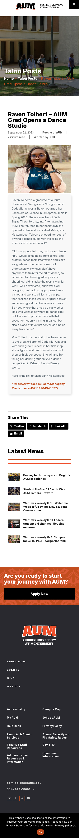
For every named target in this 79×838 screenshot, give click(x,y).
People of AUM (52, 132)
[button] (39, 169)
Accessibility (16, 709)
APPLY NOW (16, 662)
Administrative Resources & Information (17, 758)
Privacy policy (64, 825)
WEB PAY (14, 687)
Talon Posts (27, 78)
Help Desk (14, 726)
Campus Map (51, 709)
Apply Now (39, 594)
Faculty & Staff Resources (17, 746)
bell (52, 137)
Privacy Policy (52, 726)
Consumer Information (50, 754)
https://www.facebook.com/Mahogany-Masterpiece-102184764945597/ (39, 386)
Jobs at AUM (51, 717)
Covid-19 (48, 744)
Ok (40, 832)
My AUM (12, 717)
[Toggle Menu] (74, 4)
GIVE (11, 678)
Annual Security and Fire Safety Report (56, 736)
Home (9, 78)
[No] (74, 826)
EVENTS (13, 670)
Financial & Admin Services (19, 736)
